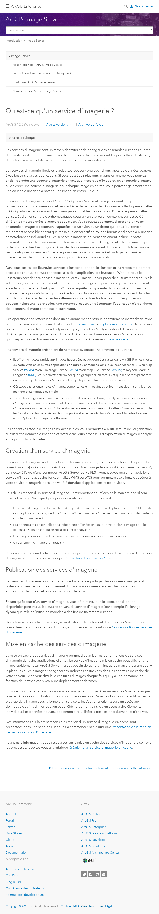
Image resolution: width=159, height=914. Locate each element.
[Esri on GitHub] (97, 874)
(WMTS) (116, 370)
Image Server (35, 40)
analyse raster (119, 339)
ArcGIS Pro (88, 820)
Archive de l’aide (90, 124)
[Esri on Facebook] (91, 874)
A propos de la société (21, 869)
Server (10, 827)
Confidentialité (70, 906)
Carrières (12, 875)
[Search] (126, 6)
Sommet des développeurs (25, 895)
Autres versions (57, 124)
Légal (108, 906)
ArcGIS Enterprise (26, 6)
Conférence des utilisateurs (25, 888)
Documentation (17, 852)
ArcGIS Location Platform (99, 833)
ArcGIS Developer (94, 840)
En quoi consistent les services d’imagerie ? (41, 73)
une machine (85, 324)
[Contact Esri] (104, 874)
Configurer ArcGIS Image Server (33, 82)
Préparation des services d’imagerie (91, 558)
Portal (10, 820)
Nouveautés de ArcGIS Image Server (36, 91)
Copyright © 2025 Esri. (20, 906)
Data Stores (14, 833)
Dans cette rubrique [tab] (21, 138)
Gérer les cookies (92, 906)
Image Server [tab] (20, 56)
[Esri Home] (89, 860)
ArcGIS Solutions (93, 846)
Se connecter (144, 6)
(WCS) (73, 370)
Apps (9, 846)
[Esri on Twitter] (84, 874)
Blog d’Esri (13, 882)
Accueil (11, 814)
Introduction (14, 40)
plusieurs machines (117, 324)
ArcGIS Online (91, 814)
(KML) (32, 375)
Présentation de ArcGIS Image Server (37, 64)
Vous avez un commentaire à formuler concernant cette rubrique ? (103, 768)
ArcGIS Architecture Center (100, 852)
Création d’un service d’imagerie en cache (100, 747)
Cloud (10, 840)
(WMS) (29, 370)
